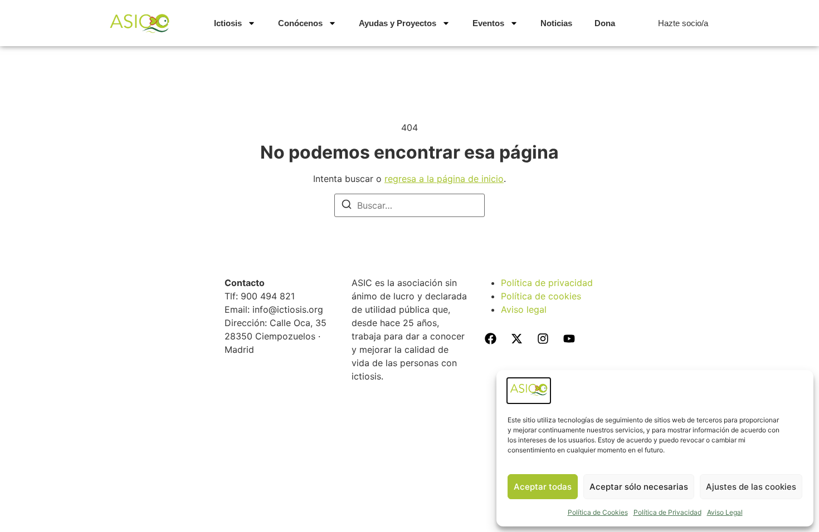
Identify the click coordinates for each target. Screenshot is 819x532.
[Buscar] (346, 206)
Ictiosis (228, 23)
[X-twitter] (516, 339)
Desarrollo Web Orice (410, 411)
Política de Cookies (598, 512)
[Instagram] (542, 339)
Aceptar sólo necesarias (638, 486)
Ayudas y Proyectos (397, 23)
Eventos (488, 23)
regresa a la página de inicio (444, 178)
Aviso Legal (725, 512)
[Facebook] (490, 339)
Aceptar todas (543, 486)
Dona (604, 23)
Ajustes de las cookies (751, 486)
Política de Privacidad (667, 512)
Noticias (556, 23)
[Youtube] (569, 339)
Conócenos (300, 23)
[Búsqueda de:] (409, 205)
